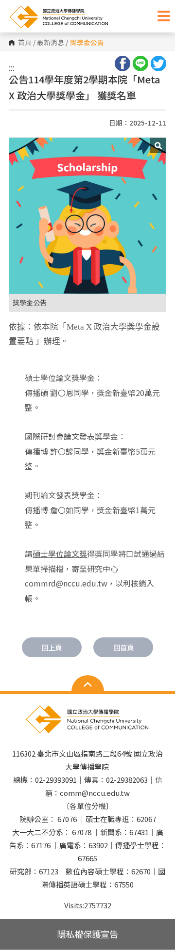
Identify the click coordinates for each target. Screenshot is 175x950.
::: (12, 67)
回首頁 (123, 647)
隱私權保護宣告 (87, 934)
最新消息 (50, 42)
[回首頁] (80, 17)
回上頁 (51, 647)
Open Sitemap (87, 684)
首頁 (25, 42)
